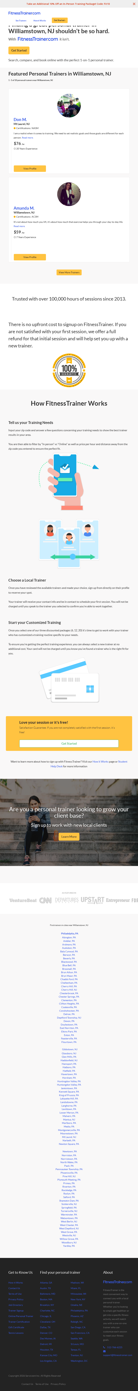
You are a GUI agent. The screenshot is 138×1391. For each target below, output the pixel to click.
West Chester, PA (69, 1225)
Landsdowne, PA (69, 1102)
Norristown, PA (69, 1159)
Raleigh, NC (77, 1321)
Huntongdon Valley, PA (69, 1084)
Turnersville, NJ (69, 1211)
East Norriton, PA (69, 1028)
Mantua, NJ (69, 1119)
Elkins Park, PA (69, 1031)
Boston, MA (46, 1299)
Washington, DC (79, 1361)
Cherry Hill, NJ (69, 989)
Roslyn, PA (69, 1193)
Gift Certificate (16, 1327)
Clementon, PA (69, 1000)
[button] (69, 4)
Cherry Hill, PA (69, 986)
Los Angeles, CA (48, 1361)
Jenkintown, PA (69, 1088)
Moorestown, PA (69, 1133)
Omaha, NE (76, 1305)
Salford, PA (69, 1197)
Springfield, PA (69, 1207)
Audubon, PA (69, 948)
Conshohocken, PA (69, 1010)
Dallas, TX (45, 1327)
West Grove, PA (69, 1232)
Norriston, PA (69, 1155)
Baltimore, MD (47, 1293)
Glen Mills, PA (69, 1056)
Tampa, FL (76, 1349)
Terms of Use (15, 1293)
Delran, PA (69, 1014)
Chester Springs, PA (69, 996)
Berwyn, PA (69, 955)
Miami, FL (76, 1288)
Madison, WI (77, 1282)
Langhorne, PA (69, 1105)
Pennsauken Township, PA (69, 1169)
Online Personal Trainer (20, 1316)
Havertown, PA (69, 1074)
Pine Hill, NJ (69, 1176)
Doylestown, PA (69, 1024)
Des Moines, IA (48, 1338)
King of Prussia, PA (69, 1095)
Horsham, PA (69, 1077)
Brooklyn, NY (47, 1305)
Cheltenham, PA (69, 982)
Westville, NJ (69, 1235)
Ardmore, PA (69, 944)
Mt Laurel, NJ (69, 1137)
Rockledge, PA (69, 1190)
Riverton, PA (69, 1186)
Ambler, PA (69, 941)
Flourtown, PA (69, 1042)
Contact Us (14, 1288)
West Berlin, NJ (69, 1221)
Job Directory (15, 1305)
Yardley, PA (69, 1246)
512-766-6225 (114, 1347)
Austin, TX (45, 1288)
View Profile (29, 168)
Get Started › (59, 20)
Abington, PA (69, 937)
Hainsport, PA (69, 1064)
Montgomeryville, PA (69, 1130)
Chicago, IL (45, 1316)
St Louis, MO (77, 1344)
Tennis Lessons (16, 1333)
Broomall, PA (69, 969)
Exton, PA (69, 1035)
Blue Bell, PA (69, 965)
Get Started (19, 50)
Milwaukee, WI (78, 1293)
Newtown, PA (70, 1151)
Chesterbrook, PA (69, 993)
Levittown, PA (69, 1109)
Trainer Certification (19, 1321)
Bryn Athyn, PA (69, 972)
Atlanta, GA (46, 1282)
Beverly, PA (69, 958)
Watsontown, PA (69, 1218)
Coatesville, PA (69, 1007)
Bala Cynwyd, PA (69, 951)
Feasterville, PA (69, 1038)
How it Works (101, 761)
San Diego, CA (78, 1327)
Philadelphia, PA (69, 933)
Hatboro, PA (69, 1067)
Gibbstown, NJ (69, 1049)
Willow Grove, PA (69, 1239)
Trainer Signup (16, 1310)
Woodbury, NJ (69, 1242)
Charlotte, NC (47, 1310)
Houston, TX (46, 1349)
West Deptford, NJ (69, 1228)
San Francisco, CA (80, 1333)
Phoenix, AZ (77, 1316)
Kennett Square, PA (69, 1091)
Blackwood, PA (69, 961)
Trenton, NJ (77, 1355)
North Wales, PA (69, 1162)
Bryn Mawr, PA (69, 976)
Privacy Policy (15, 1299)
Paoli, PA (69, 1165)
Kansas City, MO (48, 1355)
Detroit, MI (46, 1344)
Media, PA (69, 1126)
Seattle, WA (77, 1338)
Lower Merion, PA (69, 1112)
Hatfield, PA (69, 1070)
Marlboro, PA (69, 1123)
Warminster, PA (69, 1214)
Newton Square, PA (69, 1144)
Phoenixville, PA (69, 1172)
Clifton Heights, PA (69, 1003)
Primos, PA (69, 1183)
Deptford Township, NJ (69, 1017)
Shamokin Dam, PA (69, 1200)
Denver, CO (46, 1333)
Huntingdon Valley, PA (69, 1081)
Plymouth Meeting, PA (69, 1179)
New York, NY (78, 1299)
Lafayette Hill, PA (69, 1098)
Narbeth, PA (69, 1140)
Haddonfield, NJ (69, 1060)
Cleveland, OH (47, 1321)
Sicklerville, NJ (69, 1204)
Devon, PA (69, 1021)
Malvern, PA (69, 1116)
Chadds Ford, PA (69, 979)
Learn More (69, 836)
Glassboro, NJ (69, 1053)
